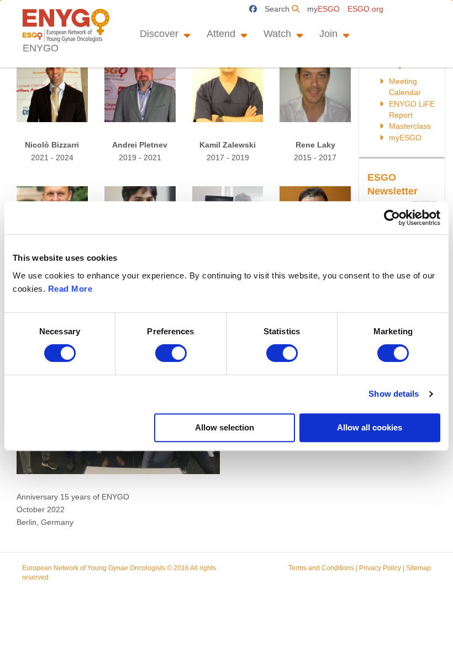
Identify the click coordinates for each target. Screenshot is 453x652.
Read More (70, 288)
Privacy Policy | (382, 568)
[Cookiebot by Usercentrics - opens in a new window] (392, 217)
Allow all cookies (369, 427)
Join (328, 33)
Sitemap (418, 568)
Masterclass (410, 126)
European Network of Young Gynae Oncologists (93, 568)
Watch (277, 33)
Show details (393, 393)
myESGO (405, 137)
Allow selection (224, 427)
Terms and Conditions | (323, 568)
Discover (159, 33)
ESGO (324, 8)
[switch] (171, 353)
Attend (221, 33)
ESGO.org (365, 8)
